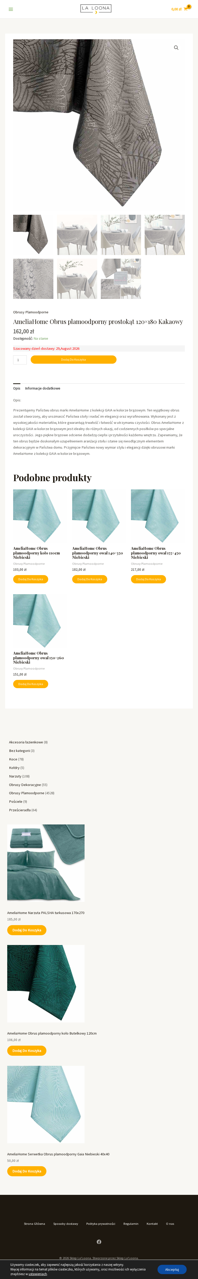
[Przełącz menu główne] (11, 9)
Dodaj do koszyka (26, 930)
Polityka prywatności (100, 1223)
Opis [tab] (16, 388)
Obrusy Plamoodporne (30, 312)
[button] (176, 47)
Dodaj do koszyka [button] (30, 579)
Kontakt (152, 1223)
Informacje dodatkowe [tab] (42, 388)
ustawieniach (38, 1274)
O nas (170, 1223)
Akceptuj (172, 1269)
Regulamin (130, 1223)
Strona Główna (34, 1223)
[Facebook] (99, 1242)
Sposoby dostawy (65, 1223)
